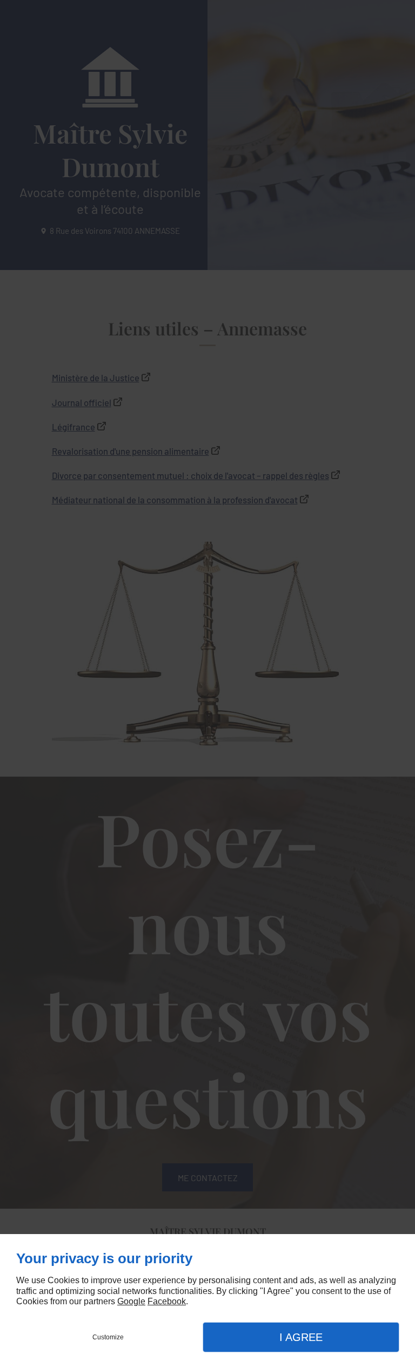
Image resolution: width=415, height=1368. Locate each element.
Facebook (167, 1301)
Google (131, 1301)
